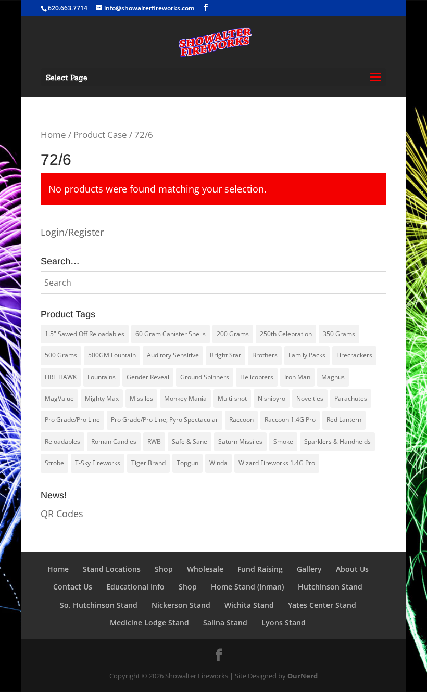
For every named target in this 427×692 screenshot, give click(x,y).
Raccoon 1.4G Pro (290, 419)
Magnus (333, 377)
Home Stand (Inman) (247, 587)
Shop (164, 569)
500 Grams (61, 355)
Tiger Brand (148, 462)
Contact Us (72, 587)
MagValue (59, 398)
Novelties (309, 398)
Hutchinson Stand (330, 587)
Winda (218, 462)
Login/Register (72, 232)
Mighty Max (102, 398)
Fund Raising (260, 569)
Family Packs (306, 355)
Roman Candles (113, 441)
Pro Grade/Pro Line (72, 419)
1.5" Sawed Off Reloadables (84, 333)
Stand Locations (112, 569)
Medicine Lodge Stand (149, 622)
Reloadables (62, 441)
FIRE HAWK (61, 377)
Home (53, 134)
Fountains (101, 377)
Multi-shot (232, 398)
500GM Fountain (112, 355)
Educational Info (135, 587)
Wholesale (205, 569)
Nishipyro (271, 398)
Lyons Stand (283, 622)
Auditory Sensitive (173, 355)
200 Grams (233, 333)
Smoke (283, 441)
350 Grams (339, 333)
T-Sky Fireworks (97, 462)
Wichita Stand (249, 605)
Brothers (265, 355)
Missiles (141, 398)
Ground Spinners (204, 377)
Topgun (187, 462)
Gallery (309, 569)
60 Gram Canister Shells (170, 333)
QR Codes (62, 513)
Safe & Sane (189, 441)
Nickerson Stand (181, 605)
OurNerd (302, 676)
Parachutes (350, 398)
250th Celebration (286, 333)
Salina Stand (225, 622)
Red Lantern (343, 419)
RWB (154, 441)
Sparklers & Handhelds (337, 441)
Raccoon (241, 419)
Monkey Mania (185, 398)
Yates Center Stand (322, 605)
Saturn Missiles (240, 441)
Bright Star (225, 355)
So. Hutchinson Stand (98, 605)
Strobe (54, 462)
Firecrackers (354, 355)
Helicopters (256, 377)
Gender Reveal (148, 377)
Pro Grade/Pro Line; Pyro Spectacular (164, 419)
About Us (352, 569)
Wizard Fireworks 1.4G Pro (276, 462)
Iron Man (297, 377)
